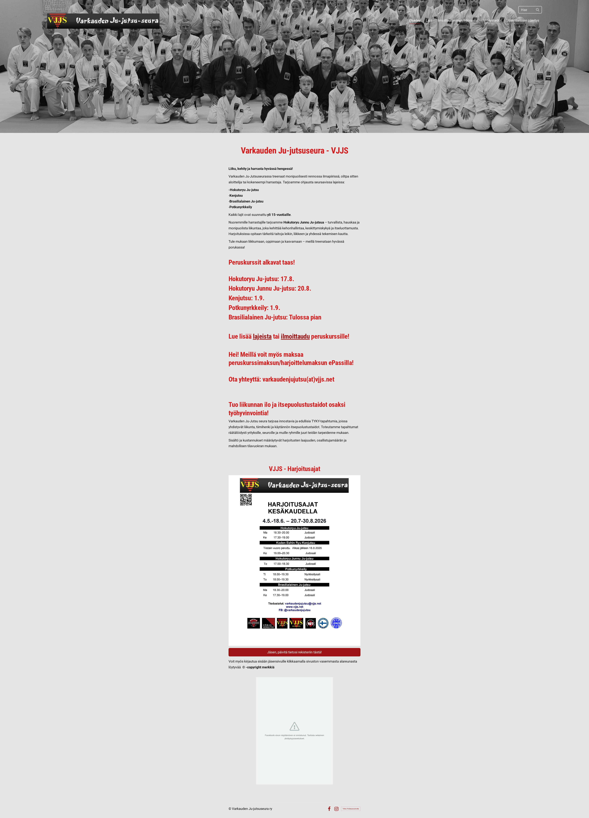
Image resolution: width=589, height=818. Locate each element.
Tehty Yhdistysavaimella (351, 809)
